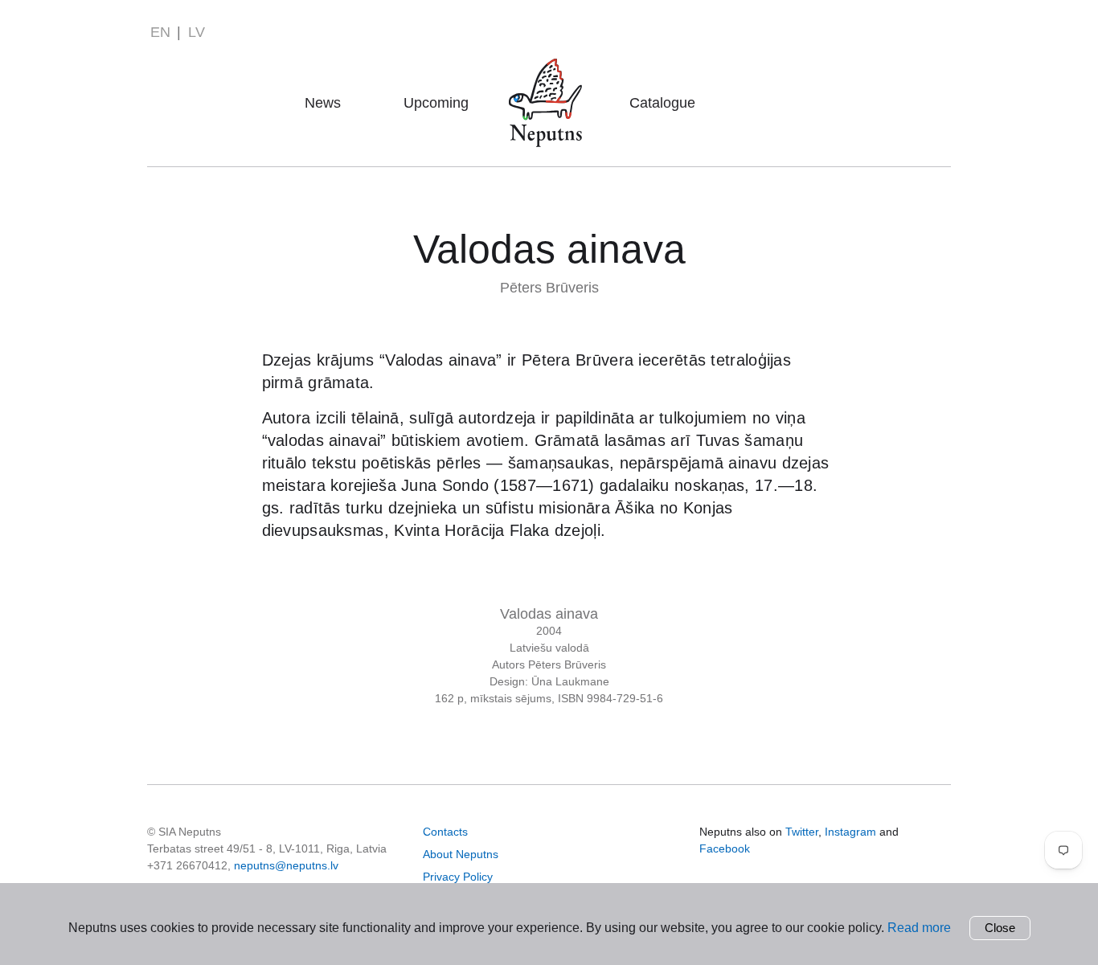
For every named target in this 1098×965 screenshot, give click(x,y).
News (323, 103)
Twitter (801, 831)
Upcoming (436, 103)
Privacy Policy (458, 876)
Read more (919, 927)
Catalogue (662, 103)
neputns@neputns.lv (286, 865)
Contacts (445, 831)
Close (1000, 927)
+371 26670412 (187, 865)
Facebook (724, 848)
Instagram (850, 831)
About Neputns (550, 80)
